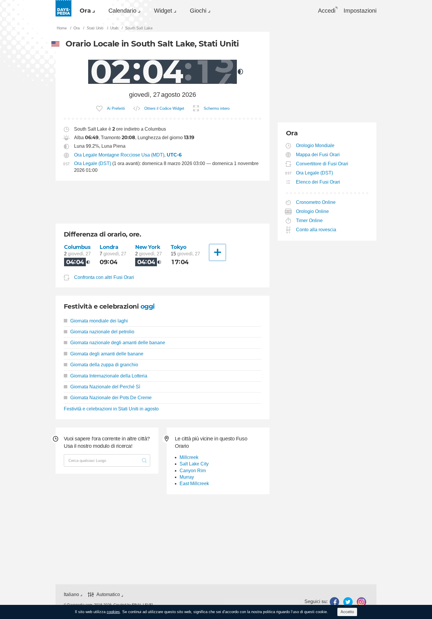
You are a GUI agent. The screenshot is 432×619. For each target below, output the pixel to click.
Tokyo (179, 247)
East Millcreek (194, 483)
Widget (163, 10)
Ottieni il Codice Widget (164, 108)
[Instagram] (361, 602)
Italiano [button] (71, 594)
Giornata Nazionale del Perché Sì (105, 386)
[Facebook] (334, 602)
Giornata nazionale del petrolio (102, 331)
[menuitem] (85, 10)
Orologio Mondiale (315, 145)
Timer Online (309, 220)
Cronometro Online (316, 202)
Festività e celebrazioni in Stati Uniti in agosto (111, 408)
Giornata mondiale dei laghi (99, 320)
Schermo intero (217, 108)
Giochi (198, 10)
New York (147, 247)
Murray (187, 477)
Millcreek (189, 457)
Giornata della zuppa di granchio (104, 364)
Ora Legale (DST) (92, 163)
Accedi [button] (326, 10)
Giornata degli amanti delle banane (106, 353)
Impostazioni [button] (360, 10)
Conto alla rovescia (316, 229)
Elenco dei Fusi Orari (318, 181)
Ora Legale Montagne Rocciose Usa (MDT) (119, 154)
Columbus (77, 247)
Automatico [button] (108, 594)
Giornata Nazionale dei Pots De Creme (111, 397)
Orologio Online (312, 211)
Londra (109, 247)
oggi (147, 306)
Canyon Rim (193, 470)
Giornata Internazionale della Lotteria (108, 375)
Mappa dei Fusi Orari (318, 154)
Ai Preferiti (116, 108)
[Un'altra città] (217, 252)
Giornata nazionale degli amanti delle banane (117, 342)
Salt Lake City (194, 463)
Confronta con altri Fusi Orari (104, 277)
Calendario (122, 10)
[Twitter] (348, 602)
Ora (85, 10)
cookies (113, 612)
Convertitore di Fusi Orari (322, 163)
